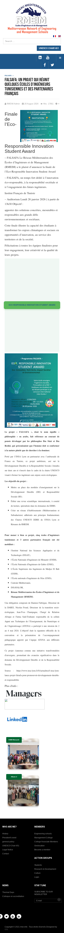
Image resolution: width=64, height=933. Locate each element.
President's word (9, 838)
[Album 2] (23, 791)
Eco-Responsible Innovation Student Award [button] (32, 305)
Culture (37, 873)
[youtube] (47, 57)
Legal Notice (7, 850)
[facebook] (44, 65)
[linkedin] (40, 57)
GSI (6, 929)
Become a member (42, 850)
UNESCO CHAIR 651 (49, 48)
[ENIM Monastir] (23, 754)
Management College (43, 838)
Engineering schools (43, 834)
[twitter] (52, 65)
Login (36, 877)
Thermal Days (8, 892)
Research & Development (45, 869)
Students (38, 865)
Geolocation (39, 846)
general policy (8, 842)
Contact (5, 854)
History (5, 834)
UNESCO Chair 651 (10, 846)
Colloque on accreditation (13, 896)
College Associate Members (46, 842)
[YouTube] (12, 916)
